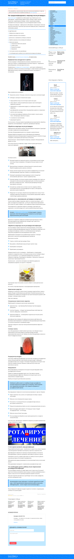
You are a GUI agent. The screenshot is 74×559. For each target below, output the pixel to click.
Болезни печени (53, 11)
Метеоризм (52, 30)
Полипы (52, 39)
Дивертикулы (53, 18)
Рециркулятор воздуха (15, 47)
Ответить (16, 522)
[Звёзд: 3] (10, 495)
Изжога (51, 23)
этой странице (33, 12)
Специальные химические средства (18, 43)
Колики (51, 28)
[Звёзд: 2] (9, 495)
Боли (51, 13)
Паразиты (52, 38)
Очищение (52, 36)
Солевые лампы (14, 45)
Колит (51, 29)
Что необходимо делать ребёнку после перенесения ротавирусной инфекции (24, 53)
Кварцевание (13, 48)
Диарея (51, 17)
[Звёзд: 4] (11, 495)
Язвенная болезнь (54, 44)
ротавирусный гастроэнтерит (21, 212)
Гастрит (52, 15)
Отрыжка (52, 35)
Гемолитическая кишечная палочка (61, 62)
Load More (27, 549)
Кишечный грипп (12, 18)
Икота (51, 24)
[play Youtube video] (27, 434)
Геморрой (52, 16)
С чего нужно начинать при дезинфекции (17, 51)
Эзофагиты (52, 43)
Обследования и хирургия (55, 32)
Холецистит (52, 42)
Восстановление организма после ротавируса (21, 506)
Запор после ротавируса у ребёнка (30, 506)
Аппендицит (52, 10)
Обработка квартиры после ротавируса (16, 35)
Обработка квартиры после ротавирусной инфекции (19, 39)
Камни (51, 27)
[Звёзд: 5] (12, 495)
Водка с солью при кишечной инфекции (60, 53)
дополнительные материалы (22, 57)
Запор (51, 22)
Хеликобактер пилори (60, 70)
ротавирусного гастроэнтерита (22, 67)
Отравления (52, 34)
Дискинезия (52, 21)
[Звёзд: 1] (8, 495)
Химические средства (13, 42)
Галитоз (52, 14)
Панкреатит (52, 37)
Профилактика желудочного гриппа (16, 33)
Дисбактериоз (53, 20)
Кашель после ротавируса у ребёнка (11, 506)
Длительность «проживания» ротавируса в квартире (19, 37)
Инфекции (52, 25)
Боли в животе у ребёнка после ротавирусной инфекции (41, 507)
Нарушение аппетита (54, 31)
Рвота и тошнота (53, 41)
